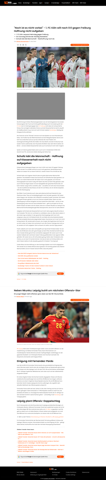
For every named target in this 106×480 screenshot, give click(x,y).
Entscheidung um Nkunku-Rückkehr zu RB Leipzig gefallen (47, 417)
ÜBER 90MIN (20, 472)
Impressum (33, 472)
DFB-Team (75, 3)
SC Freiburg (42, 126)
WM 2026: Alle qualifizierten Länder (28, 256)
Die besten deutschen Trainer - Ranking (29, 268)
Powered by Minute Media (49, 478)
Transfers (35, 3)
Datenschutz (85, 472)
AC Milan (48, 409)
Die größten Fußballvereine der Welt (28, 263)
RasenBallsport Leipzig (27, 462)
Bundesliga (53, 130)
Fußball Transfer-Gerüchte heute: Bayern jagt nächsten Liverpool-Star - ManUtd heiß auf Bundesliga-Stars (41, 446)
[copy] (26, 45)
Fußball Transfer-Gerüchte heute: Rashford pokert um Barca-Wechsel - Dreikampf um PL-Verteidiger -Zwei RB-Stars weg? (39, 442)
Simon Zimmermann (23, 41)
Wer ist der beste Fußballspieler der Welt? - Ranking (33, 258)
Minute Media (20, 475)
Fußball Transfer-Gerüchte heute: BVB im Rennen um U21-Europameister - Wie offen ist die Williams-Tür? (40, 433)
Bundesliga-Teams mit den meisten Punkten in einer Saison (35, 266)
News (20, 3)
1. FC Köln (24, 279)
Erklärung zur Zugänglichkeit (38, 475)
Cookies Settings (70, 475)
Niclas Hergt (20, 296)
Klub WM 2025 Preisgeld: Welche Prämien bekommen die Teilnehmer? (38, 253)
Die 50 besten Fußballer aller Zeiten (28, 261)
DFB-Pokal (83, 3)
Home (18, 279)
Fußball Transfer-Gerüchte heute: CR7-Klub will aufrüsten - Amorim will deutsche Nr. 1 (41, 438)
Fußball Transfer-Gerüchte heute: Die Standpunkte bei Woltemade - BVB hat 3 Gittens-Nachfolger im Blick (40, 450)
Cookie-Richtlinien (71, 472)
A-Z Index (54, 475)
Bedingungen (56, 472)
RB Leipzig (20, 349)
